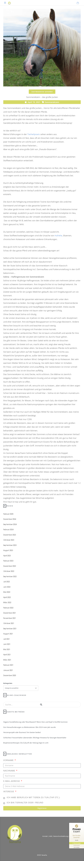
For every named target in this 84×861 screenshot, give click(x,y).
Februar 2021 (8, 665)
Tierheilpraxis (33, 134)
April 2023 (7, 555)
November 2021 (9, 618)
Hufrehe (58, 235)
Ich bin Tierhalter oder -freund (25, 802)
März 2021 (7, 660)
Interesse (9, 791)
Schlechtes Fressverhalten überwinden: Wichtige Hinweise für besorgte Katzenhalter (34, 737)
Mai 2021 (6, 649)
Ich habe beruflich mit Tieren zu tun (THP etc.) (33, 797)
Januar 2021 (8, 670)
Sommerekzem (52, 102)
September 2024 (10, 524)
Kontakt (45, 836)
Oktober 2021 (8, 623)
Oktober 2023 (8, 540)
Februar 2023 (8, 561)
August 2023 (8, 550)
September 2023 (10, 545)
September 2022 (10, 576)
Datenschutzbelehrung (60, 836)
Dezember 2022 (9, 566)
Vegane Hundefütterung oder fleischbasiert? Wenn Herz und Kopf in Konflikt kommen (35, 722)
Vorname (8, 760)
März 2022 (7, 602)
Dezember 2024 (9, 519)
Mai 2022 (6, 592)
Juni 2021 (6, 644)
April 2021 (7, 654)
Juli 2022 (6, 581)
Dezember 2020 (9, 675)
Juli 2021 (6, 639)
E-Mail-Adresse (12, 781)
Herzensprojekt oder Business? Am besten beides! (22, 732)
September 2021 (10, 628)
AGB (50, 836)
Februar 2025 (8, 514)
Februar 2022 (8, 608)
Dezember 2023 (9, 535)
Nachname (9, 770)
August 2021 (8, 634)
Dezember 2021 (9, 613)
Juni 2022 (6, 587)
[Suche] (41, 704)
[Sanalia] (9, 2)
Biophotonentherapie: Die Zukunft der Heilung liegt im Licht (25, 743)
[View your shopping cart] (78, 3)
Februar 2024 (8, 529)
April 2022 (7, 597)
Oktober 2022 (8, 571)
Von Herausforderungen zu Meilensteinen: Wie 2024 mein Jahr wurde (29, 727)
